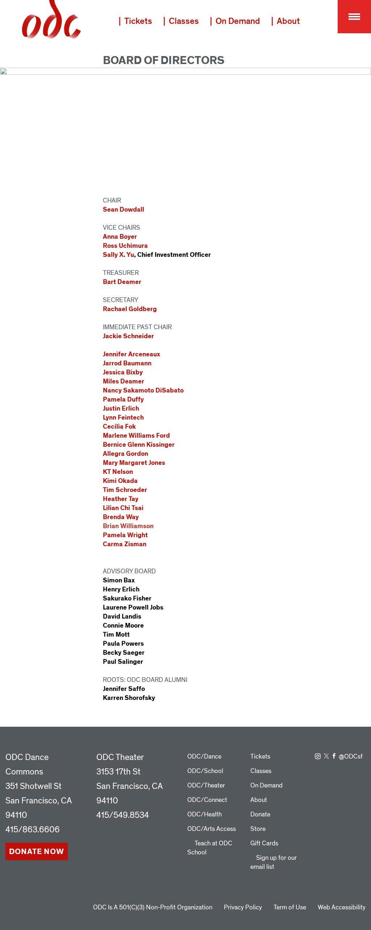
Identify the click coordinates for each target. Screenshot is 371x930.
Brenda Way (121, 517)
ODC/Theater (206, 785)
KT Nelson (118, 472)
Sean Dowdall (123, 209)
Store (258, 829)
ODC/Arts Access (211, 829)
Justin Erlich (121, 408)
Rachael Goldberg (130, 309)
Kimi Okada (120, 481)
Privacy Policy (243, 907)
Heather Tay (120, 499)
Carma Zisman (124, 544)
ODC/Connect (207, 800)
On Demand (238, 21)
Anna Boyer (120, 237)
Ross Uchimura (125, 246)
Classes (184, 21)
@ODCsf (351, 756)
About (288, 21)
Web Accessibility (342, 907)
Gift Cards (264, 843)
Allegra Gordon (125, 454)
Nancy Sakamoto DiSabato (143, 390)
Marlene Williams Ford (136, 436)
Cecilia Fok (119, 426)
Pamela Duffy (123, 399)
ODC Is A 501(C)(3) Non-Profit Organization (152, 907)
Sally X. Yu (118, 255)
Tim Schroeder (125, 490)
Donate (260, 814)
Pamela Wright (125, 535)
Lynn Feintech (123, 417)
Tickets (138, 21)
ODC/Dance (204, 756)
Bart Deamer (122, 282)
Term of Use (290, 907)
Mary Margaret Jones (134, 463)
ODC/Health (204, 814)
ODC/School (205, 771)
